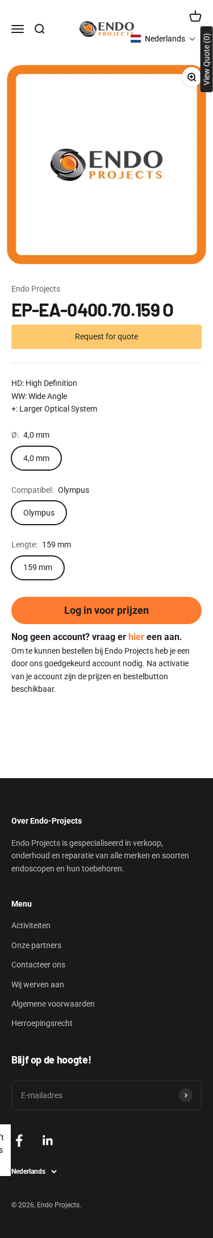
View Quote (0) (206, 59)
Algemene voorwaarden (53, 1003)
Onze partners (36, 945)
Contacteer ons (38, 964)
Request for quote (106, 336)
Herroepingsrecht (42, 1023)
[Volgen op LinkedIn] (48, 1140)
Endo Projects (35, 288)
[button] (163, 39)
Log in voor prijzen (106, 610)
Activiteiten (31, 925)
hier (136, 637)
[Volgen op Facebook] (19, 1140)
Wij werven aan (37, 984)
